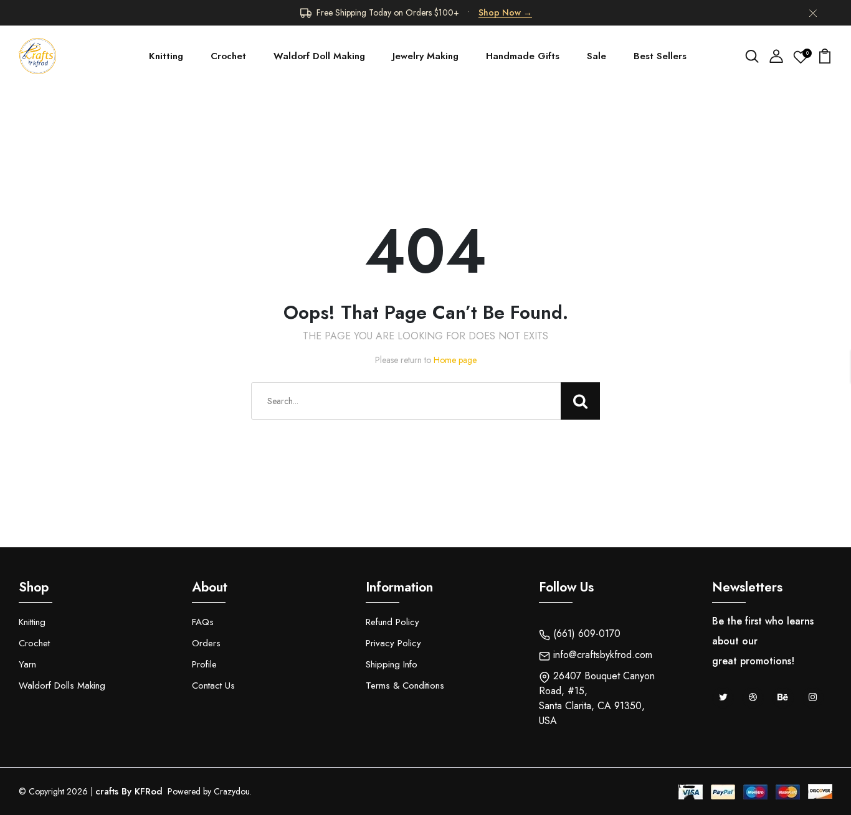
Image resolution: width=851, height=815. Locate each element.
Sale (596, 56)
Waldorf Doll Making (319, 56)
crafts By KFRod (129, 791)
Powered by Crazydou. (208, 791)
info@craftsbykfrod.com (601, 655)
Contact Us (213, 685)
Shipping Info (391, 664)
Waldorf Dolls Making (62, 685)
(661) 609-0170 (585, 633)
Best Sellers (660, 56)
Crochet (228, 56)
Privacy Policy (393, 643)
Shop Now (505, 13)
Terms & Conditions (405, 685)
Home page (455, 360)
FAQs (203, 622)
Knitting (166, 56)
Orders (206, 643)
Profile (204, 664)
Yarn (27, 664)
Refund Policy (392, 622)
